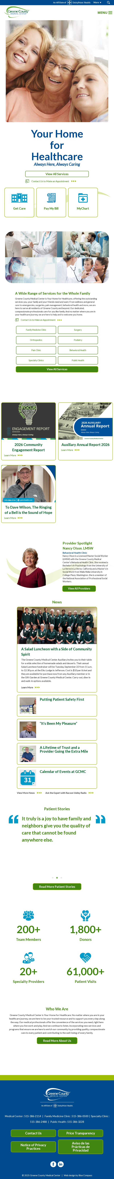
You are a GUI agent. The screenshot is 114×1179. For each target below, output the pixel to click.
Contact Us (33, 1133)
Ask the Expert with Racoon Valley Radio (66, 792)
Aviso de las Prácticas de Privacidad (81, 1146)
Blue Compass (85, 1175)
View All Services (57, 174)
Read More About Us (57, 1040)
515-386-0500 (80, 1116)
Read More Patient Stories (57, 886)
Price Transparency (80, 1133)
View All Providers (79, 588)
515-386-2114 (32, 1116)
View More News (26, 792)
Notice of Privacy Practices (33, 1146)
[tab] (52, 877)
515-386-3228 (75, 1121)
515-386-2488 (38, 1121)
